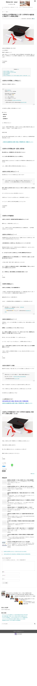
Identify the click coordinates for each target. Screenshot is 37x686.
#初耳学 (8, 90)
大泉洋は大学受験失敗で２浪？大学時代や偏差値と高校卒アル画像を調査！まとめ (16, 75)
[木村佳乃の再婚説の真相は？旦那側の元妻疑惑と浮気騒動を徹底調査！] (4, 536)
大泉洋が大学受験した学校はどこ (8, 71)
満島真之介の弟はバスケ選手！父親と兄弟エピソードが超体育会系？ (20, 528)
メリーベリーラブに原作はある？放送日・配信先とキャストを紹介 (13, 618)
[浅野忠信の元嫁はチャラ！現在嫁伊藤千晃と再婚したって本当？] (4, 509)
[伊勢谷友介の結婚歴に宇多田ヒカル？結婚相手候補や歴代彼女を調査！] (4, 515)
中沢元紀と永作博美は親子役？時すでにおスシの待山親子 (18, 541)
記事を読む (9, 490)
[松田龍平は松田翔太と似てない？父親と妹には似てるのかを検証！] (4, 488)
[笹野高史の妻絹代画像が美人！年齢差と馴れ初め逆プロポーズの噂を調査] (4, 494)
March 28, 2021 (23, 102)
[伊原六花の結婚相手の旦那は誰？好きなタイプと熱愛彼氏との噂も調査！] (4, 502)
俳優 (33, 18)
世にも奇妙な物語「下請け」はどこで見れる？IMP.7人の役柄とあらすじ (14, 616)
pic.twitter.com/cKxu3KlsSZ (9, 308)
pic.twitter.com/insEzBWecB (21, 376)
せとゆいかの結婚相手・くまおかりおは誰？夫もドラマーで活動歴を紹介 (15, 617)
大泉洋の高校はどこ (6, 74)
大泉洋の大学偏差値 (6, 73)
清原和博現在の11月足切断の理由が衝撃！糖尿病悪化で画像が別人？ (22, 594)
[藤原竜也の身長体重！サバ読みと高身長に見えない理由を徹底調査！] (4, 482)
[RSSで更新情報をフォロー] (5, 471)
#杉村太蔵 (22, 307)
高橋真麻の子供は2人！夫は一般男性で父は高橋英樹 (11, 620)
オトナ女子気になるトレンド (19, 631)
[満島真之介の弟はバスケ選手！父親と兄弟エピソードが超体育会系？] (4, 530)
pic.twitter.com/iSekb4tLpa (16, 100)
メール (3, 575)
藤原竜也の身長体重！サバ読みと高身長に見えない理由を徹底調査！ (20, 480)
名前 (3, 571)
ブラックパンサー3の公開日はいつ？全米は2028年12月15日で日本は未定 (15, 614)
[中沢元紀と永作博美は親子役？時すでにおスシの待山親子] (4, 543)
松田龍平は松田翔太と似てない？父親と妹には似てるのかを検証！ (20, 486)
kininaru (33, 473)
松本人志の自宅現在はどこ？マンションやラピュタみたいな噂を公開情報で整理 (29, 602)
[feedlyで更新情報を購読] (3, 471)
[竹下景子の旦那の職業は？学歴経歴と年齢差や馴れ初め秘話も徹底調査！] (4, 522)
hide (18, 69)
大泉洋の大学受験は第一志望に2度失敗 (9, 72)
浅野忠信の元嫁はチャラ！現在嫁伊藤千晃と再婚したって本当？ (20, 507)
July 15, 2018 (17, 378)
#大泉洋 (14, 376)
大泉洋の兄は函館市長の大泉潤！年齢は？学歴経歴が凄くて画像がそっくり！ (18, 141)
